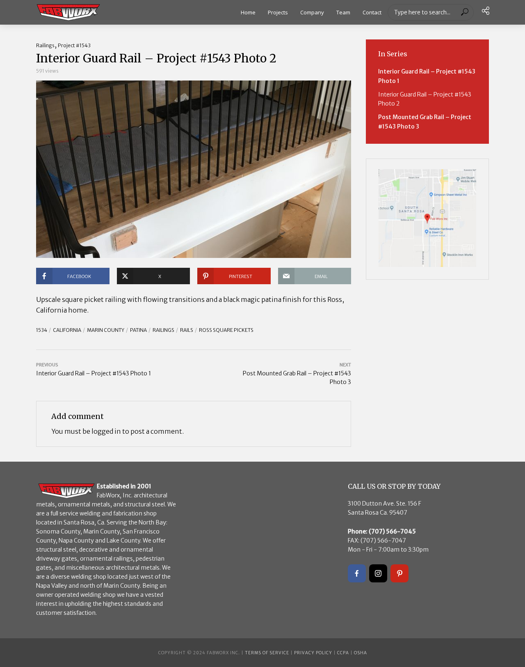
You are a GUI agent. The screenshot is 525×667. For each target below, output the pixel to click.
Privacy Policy (313, 653)
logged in (106, 431)
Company (312, 12)
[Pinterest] (399, 573)
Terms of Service (267, 653)
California (67, 330)
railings (163, 330)
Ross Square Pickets (226, 330)
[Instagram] (378, 573)
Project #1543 (74, 45)
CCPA (343, 653)
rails (186, 330)
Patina (138, 330)
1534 (41, 330)
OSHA (360, 653)
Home (248, 12)
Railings (45, 45)
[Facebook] (357, 573)
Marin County (105, 330)
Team (343, 12)
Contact (372, 12)
